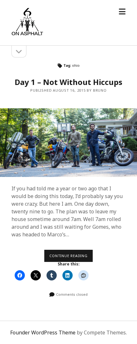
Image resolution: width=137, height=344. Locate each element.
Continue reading (71, 257)
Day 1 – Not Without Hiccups (68, 82)
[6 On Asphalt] (27, 33)
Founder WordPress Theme (43, 332)
